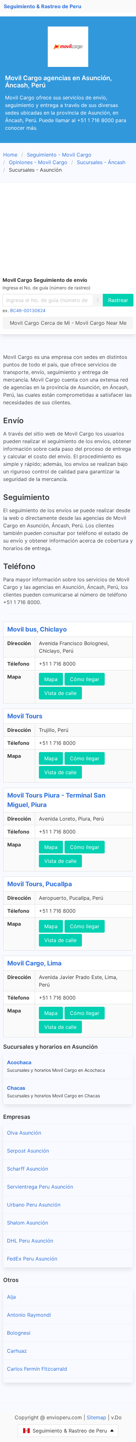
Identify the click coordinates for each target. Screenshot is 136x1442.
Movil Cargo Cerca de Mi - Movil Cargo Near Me (68, 323)
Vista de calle (60, 693)
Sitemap (96, 1417)
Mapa (51, 679)
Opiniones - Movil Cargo (38, 162)
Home (10, 154)
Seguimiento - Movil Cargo (59, 154)
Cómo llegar (84, 679)
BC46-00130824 (28, 310)
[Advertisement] (68, 230)
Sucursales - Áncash (101, 162)
